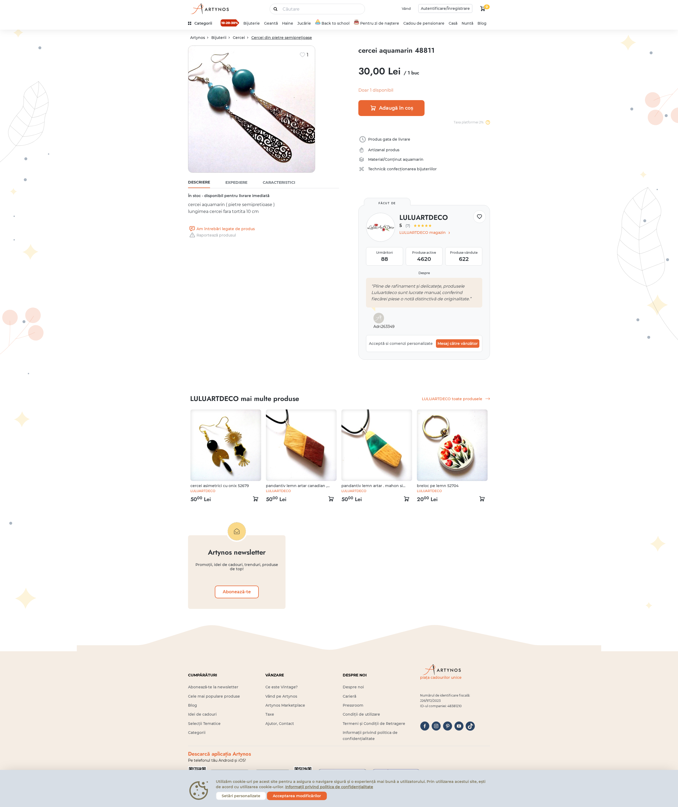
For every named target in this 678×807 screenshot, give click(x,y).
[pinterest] (447, 726)
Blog (482, 23)
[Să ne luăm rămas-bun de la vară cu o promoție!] (230, 22)
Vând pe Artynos (281, 696)
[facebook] (424, 726)
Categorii (197, 732)
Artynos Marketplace (285, 705)
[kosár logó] (483, 8)
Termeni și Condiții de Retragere (374, 723)
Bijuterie (251, 23)
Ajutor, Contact (279, 723)
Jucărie (304, 23)
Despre (424, 273)
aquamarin (413, 159)
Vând (406, 8)
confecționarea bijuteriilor (412, 169)
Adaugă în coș (396, 108)
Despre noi (353, 687)
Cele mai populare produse (214, 696)
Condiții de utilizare (361, 714)
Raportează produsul (216, 235)
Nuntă (467, 23)
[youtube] (458, 726)
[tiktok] (470, 726)
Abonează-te (237, 591)
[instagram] (436, 726)
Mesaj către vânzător (458, 343)
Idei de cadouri (202, 714)
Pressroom (353, 705)
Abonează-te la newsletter (213, 687)
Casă (453, 23)
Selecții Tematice (204, 723)
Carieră (349, 696)
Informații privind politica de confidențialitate (329, 786)
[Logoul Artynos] (209, 8)
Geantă (271, 23)
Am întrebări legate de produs (226, 228)
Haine (287, 23)
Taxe (269, 714)
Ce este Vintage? (281, 687)
